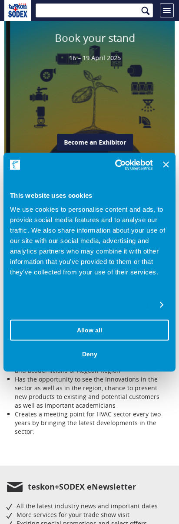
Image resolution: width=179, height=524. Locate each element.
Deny (89, 354)
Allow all (89, 330)
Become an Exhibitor (89, 142)
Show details (131, 305)
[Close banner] (166, 165)
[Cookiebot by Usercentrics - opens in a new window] (116, 164)
